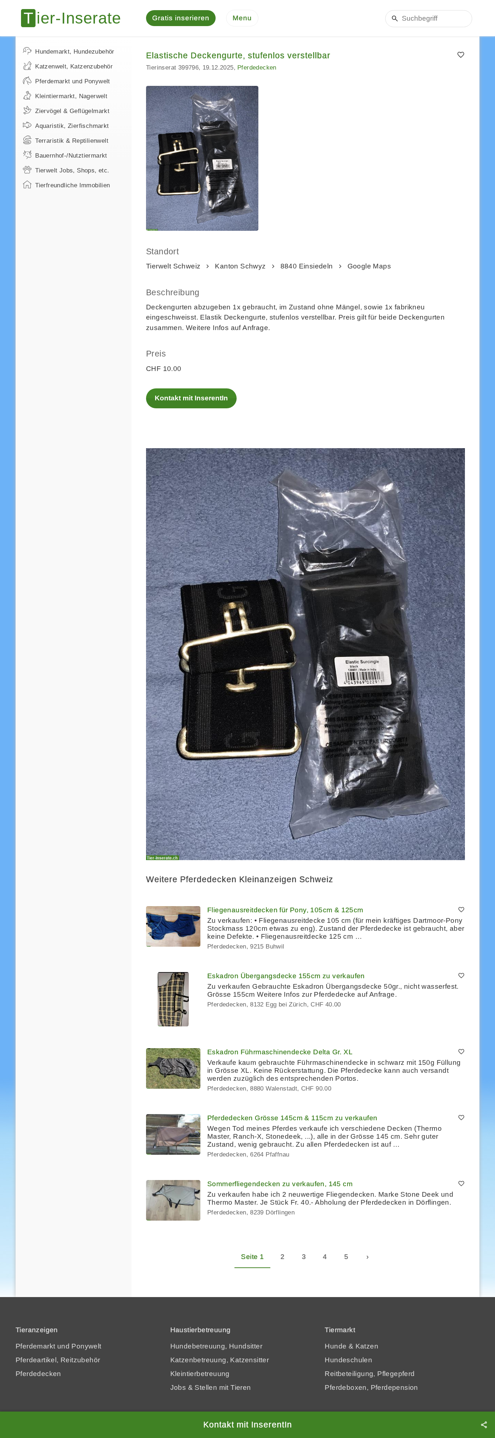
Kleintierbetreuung (200, 1373)
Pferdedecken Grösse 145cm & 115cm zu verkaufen (292, 1118)
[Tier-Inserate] (75, 18)
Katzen (366, 1346)
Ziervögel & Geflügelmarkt (72, 111)
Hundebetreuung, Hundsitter (216, 1346)
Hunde (335, 1346)
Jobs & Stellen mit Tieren (210, 1387)
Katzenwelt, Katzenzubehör (74, 66)
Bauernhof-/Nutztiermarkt (71, 155)
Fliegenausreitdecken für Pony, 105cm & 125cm (285, 910)
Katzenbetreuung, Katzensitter (219, 1360)
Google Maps (369, 266)
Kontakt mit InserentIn (191, 398)
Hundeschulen (348, 1360)
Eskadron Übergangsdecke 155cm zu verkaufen (286, 976)
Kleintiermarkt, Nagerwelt (71, 96)
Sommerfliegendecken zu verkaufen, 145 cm (280, 1184)
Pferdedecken (256, 67)
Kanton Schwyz (240, 266)
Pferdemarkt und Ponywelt (72, 81)
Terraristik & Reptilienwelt (71, 140)
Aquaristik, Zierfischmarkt (72, 125)
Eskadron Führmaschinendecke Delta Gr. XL (280, 1052)
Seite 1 (252, 1256)
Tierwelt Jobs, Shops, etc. (72, 170)
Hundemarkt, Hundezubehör (75, 51)
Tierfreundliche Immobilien (72, 185)
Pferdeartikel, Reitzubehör (58, 1360)
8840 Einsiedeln (306, 266)
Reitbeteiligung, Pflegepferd (370, 1373)
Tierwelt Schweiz (173, 266)
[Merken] (461, 55)
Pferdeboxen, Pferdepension (371, 1387)
